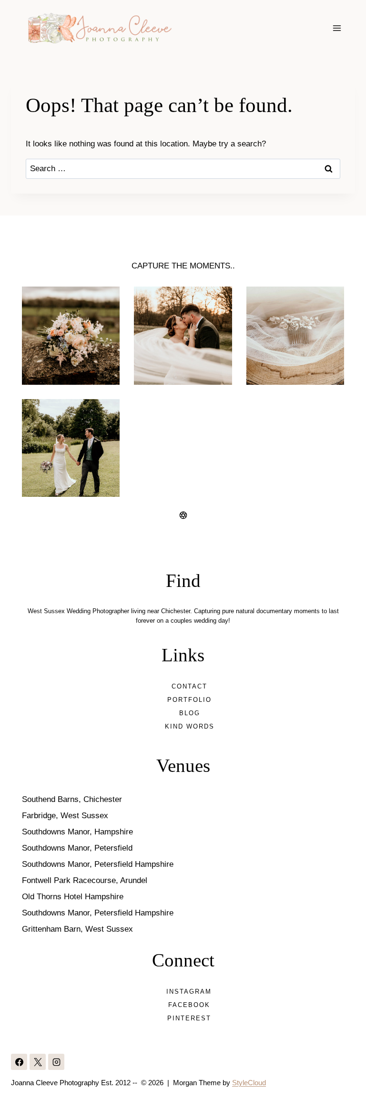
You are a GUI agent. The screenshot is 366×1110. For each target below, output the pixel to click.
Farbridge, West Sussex (65, 815)
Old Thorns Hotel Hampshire (72, 896)
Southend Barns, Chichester (72, 799)
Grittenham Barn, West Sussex (77, 929)
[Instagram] (56, 1062)
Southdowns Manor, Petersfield (77, 848)
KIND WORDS (189, 726)
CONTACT (189, 686)
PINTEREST (189, 1018)
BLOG (189, 713)
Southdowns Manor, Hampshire (77, 831)
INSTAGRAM (189, 991)
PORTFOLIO (189, 699)
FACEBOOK (189, 1004)
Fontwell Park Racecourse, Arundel (84, 880)
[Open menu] (337, 28)
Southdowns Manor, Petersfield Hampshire (97, 864)
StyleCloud (249, 1083)
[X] (38, 1062)
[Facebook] (19, 1062)
